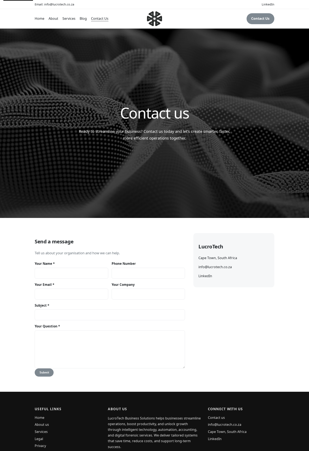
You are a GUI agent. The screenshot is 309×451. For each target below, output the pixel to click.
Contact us (216, 417)
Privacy (40, 445)
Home (39, 18)
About (53, 18)
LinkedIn (268, 4)
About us (42, 424)
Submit (44, 372)
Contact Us (99, 18)
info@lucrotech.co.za (59, 4)
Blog (83, 18)
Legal (39, 438)
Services (68, 18)
